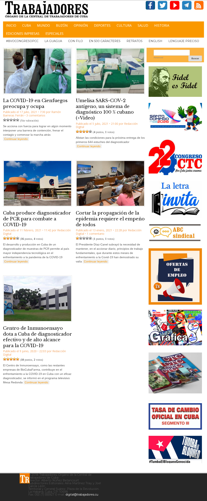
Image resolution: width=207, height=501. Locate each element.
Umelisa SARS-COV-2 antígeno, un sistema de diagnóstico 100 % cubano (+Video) (105, 109)
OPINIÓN (81, 25)
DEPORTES (102, 25)
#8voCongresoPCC (22, 41)
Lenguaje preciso (183, 41)
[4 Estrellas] (14, 120)
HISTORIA (161, 25)
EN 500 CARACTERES (104, 41)
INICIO (11, 25)
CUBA (26, 25)
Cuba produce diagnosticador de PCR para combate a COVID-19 (37, 218)
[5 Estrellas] (17, 120)
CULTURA (124, 25)
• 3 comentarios (34, 115)
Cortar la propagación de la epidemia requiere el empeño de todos (110, 218)
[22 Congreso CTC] (175, 173)
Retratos (135, 41)
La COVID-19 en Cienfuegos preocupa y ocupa (35, 103)
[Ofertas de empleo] (175, 276)
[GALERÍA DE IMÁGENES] (175, 344)
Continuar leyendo (16, 139)
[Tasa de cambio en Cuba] (175, 428)
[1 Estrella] (4, 120)
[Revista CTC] (175, 393)
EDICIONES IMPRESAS (22, 33)
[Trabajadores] (25, 478)
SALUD (143, 25)
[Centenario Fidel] (175, 95)
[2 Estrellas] (8, 120)
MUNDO (43, 25)
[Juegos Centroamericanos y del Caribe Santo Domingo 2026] (175, 132)
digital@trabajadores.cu (81, 494)
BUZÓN (62, 25)
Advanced (158, 57)
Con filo (75, 41)
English (155, 41)
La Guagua (53, 41)
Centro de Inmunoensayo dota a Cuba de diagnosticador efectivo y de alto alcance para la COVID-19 (37, 337)
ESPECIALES (54, 33)
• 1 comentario (94, 234)
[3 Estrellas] (11, 120)
